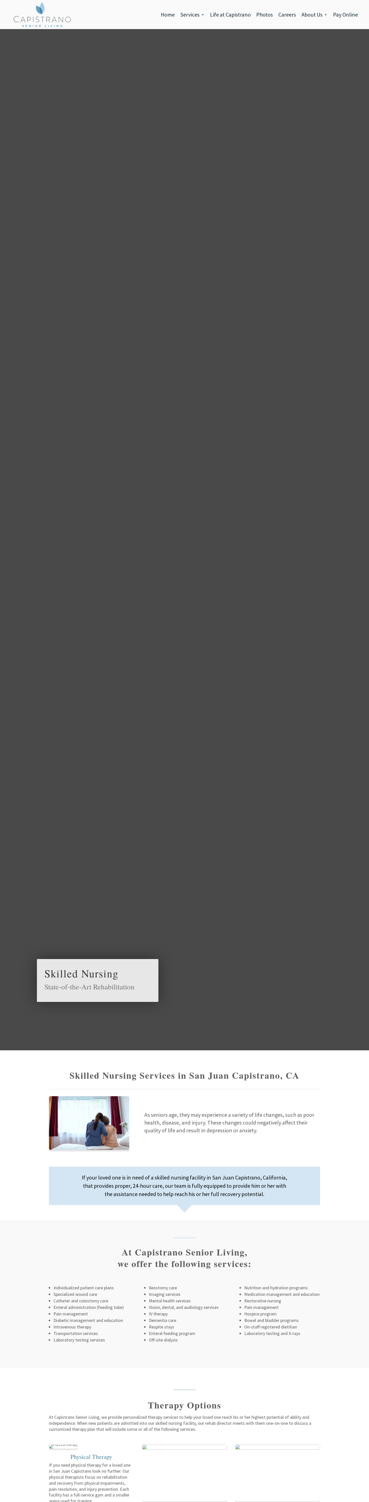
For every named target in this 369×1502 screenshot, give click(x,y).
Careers (287, 14)
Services (190, 14)
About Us (312, 14)
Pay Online (345, 14)
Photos (264, 14)
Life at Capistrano (230, 14)
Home (168, 14)
